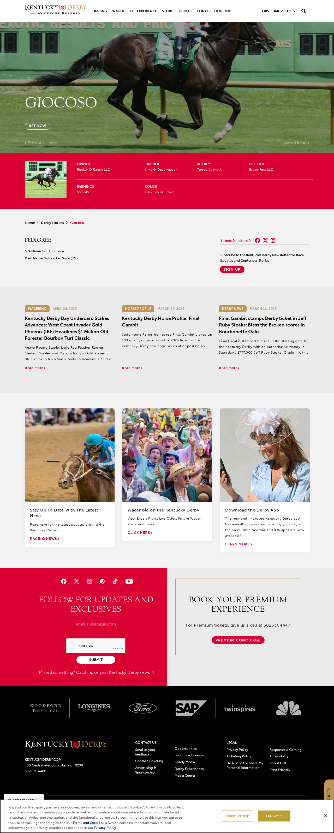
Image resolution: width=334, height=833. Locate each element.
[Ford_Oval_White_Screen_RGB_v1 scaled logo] (142, 708)
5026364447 (277, 625)
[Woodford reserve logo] (45, 708)
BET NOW (37, 126)
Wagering (37, 309)
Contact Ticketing (214, 11)
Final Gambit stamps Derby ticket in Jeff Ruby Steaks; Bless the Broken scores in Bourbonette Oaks (262, 325)
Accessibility (279, 756)
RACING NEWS (44, 539)
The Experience (143, 11)
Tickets (185, 11)
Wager (118, 11)
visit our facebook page (257, 240)
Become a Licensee (189, 755)
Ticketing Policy (238, 756)
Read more (34, 368)
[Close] (325, 816)
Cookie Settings (236, 816)
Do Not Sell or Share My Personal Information (244, 765)
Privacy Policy (237, 750)
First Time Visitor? (278, 11)
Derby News (232, 309)
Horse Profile (138, 309)
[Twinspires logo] (240, 708)
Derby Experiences (189, 769)
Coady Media (185, 762)
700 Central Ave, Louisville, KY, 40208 (54, 765)
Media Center (185, 775)
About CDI (278, 763)
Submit (96, 660)
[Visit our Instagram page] (89, 581)
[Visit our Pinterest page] (102, 581)
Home (30, 223)
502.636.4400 (35, 771)
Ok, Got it (274, 816)
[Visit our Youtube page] (128, 581)
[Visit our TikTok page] (115, 581)
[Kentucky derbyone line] (66, 745)
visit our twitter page (265, 240)
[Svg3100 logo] (288, 708)
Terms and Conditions (90, 823)
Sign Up (232, 269)
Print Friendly (280, 770)
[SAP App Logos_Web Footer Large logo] (191, 708)
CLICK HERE (139, 533)
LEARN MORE (237, 544)
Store (167, 11)
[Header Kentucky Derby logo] (55, 11)
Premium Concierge (238, 640)
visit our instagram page (273, 240)
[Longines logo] (94, 708)
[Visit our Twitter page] (76, 581)
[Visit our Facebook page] (63, 581)
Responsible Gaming (286, 750)
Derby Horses (52, 223)
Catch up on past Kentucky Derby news (113, 672)
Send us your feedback (145, 752)
